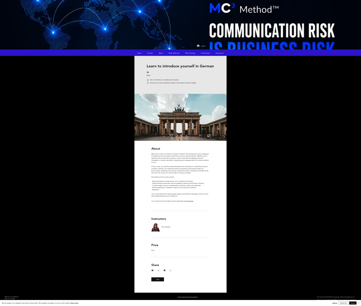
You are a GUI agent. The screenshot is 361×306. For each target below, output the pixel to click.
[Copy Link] (170, 270)
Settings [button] (334, 303)
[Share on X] (158, 270)
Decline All (343, 303)
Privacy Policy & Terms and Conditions (188, 297)
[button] (174, 53)
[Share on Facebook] (152, 270)
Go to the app (188, 201)
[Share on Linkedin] (164, 270)
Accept (353, 303)
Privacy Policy (74, 303)
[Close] (359, 302)
